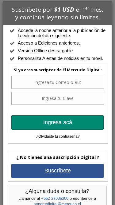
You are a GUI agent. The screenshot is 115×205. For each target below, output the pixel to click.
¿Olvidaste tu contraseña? (58, 136)
